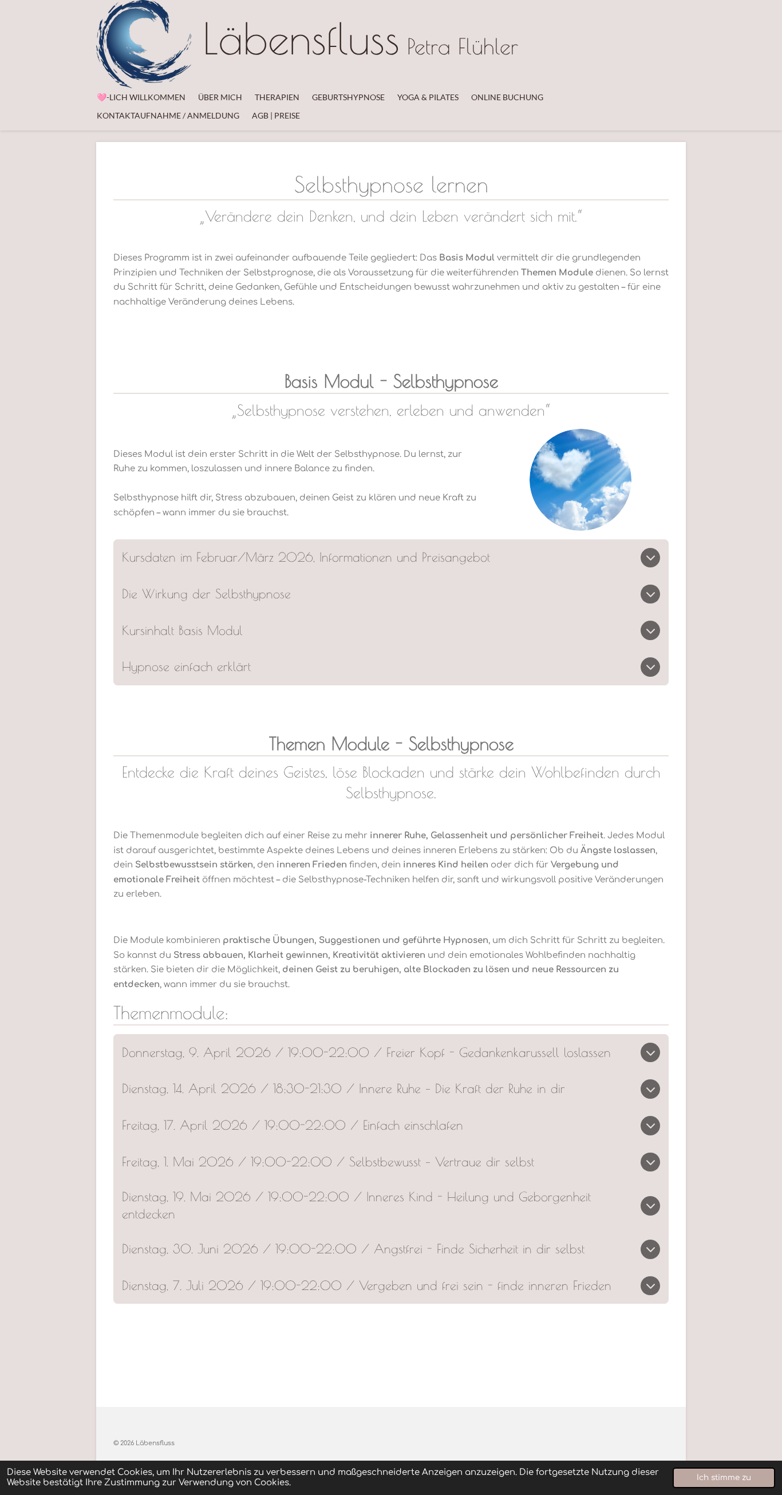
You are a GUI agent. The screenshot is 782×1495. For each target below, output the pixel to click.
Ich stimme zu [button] (724, 1477)
